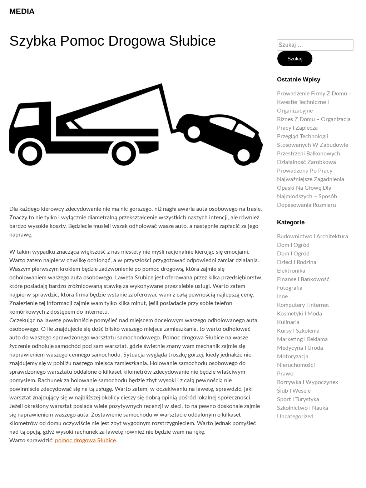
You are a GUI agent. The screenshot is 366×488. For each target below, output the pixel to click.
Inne (282, 296)
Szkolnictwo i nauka (302, 408)
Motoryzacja (292, 356)
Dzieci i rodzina (296, 262)
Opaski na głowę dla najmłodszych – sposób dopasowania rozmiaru (307, 196)
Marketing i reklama (302, 339)
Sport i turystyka (298, 399)
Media (22, 11)
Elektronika (291, 271)
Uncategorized (295, 416)
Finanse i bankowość (303, 279)
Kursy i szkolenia (298, 331)
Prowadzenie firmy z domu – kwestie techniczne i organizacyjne (314, 102)
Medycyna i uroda (300, 348)
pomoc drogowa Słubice (85, 440)
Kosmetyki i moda (299, 314)
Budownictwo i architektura (312, 236)
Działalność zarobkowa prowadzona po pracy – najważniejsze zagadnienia (310, 170)
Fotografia (289, 288)
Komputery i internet (303, 305)
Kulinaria (288, 322)
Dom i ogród (293, 245)
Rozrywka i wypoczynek (307, 382)
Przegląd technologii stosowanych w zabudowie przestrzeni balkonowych (312, 145)
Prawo (285, 374)
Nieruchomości (296, 365)
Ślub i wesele (294, 391)
